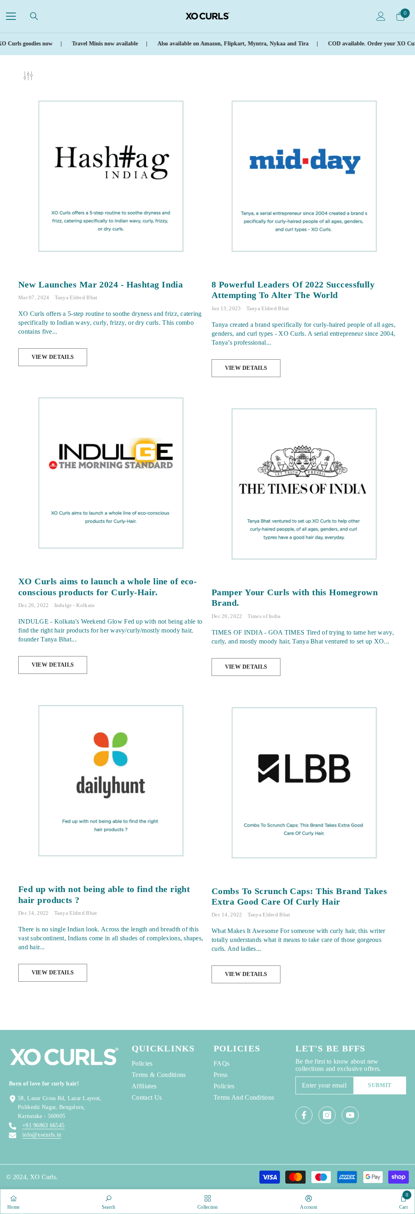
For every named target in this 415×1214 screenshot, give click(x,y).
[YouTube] (350, 1115)
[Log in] (380, 16)
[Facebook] (303, 1115)
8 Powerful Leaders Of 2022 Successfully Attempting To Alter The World (293, 289)
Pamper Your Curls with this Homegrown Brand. (295, 597)
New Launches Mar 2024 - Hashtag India (100, 284)
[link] (108, 1201)
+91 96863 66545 (43, 1125)
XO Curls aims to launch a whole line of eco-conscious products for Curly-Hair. (107, 586)
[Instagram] (327, 1115)
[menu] (11, 16)
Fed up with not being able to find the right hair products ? (104, 894)
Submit (379, 1085)
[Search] (34, 16)
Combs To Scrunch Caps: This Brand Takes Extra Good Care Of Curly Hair (299, 896)
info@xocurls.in (41, 1135)
